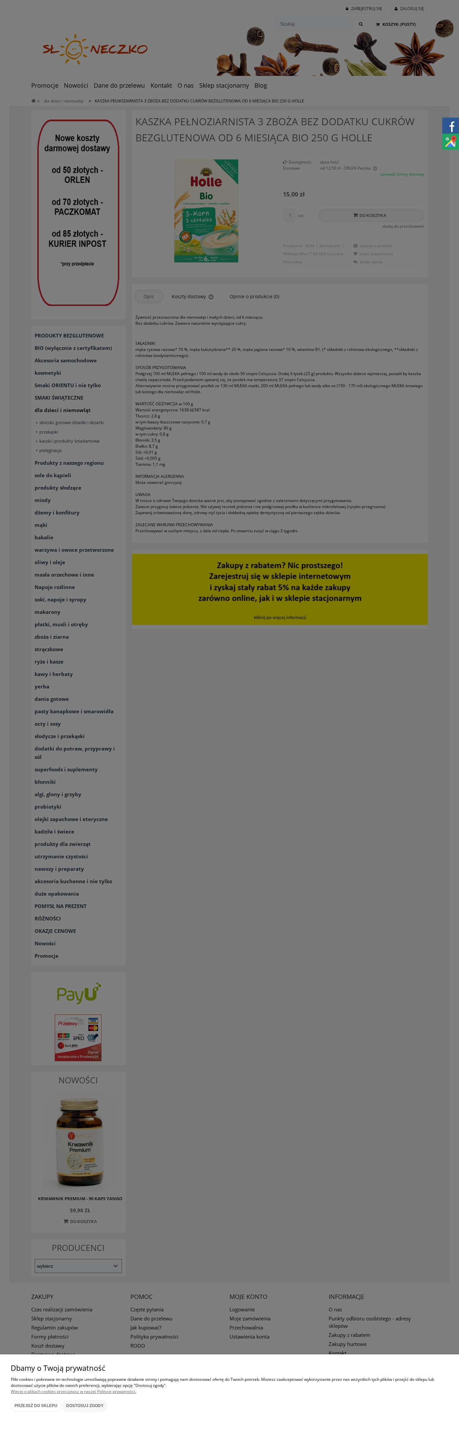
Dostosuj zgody (84, 1405)
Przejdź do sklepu (35, 1405)
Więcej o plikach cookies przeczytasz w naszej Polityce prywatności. (73, 1391)
